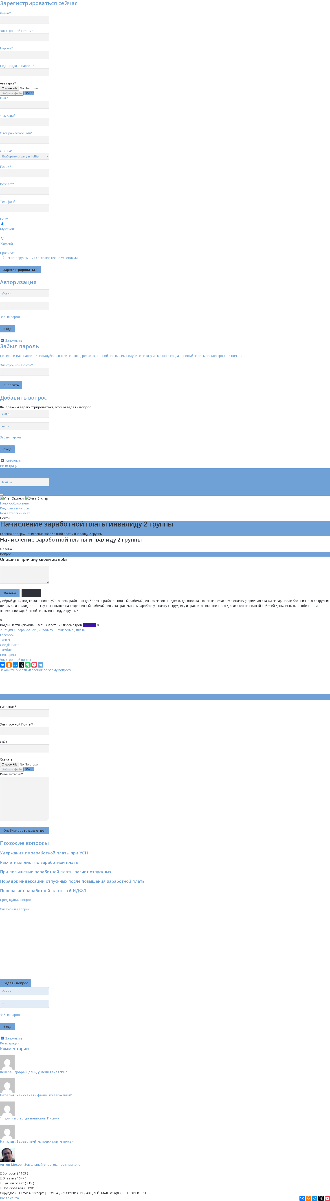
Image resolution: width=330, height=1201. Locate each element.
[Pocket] (34, 665)
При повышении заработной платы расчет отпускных (55, 871)
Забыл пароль (11, 317)
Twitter (5, 640)
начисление (64, 630)
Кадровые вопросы (14, 508)
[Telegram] (40, 665)
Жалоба (6, 549)
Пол (4, 219)
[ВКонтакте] (2, 665)
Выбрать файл (12, 93)
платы (81, 630)
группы (9, 630)
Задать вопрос (15, 983)
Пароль (6, 48)
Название (8, 707)
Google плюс (9, 645)
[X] (21, 665)
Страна (6, 150)
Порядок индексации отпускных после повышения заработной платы (72, 881)
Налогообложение (14, 503)
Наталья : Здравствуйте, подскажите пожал (37, 1141)
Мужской (7, 229)
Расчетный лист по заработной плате (39, 862)
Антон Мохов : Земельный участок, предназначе (40, 1164)
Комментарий (11, 774)
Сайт (3, 742)
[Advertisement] (81, 682)
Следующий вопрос (15, 909)
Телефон (7, 201)
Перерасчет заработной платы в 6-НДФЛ (43, 890)
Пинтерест (8, 654)
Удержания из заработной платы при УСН (44, 853)
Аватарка (8, 83)
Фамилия (7, 115)
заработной (27, 630)
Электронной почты (15, 659)
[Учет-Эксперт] (25, 498)
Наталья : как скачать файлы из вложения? (36, 1095)
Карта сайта (9, 1198)
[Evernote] (28, 665)
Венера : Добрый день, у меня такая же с (33, 1072)
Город (5, 166)
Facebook (7, 635)
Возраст (7, 184)
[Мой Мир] (15, 665)
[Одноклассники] (9, 665)
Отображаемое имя (16, 133)
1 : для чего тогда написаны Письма (29, 1118)
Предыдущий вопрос (15, 900)
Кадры (19, 534)
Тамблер (6, 650)
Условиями (69, 258)
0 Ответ (50, 625)
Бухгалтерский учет (15, 513)
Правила (7, 253)
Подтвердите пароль (17, 66)
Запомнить (13, 340)
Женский (6, 243)
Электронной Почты (16, 31)
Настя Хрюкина (22, 625)
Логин (5, 13)
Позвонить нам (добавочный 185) (26, 475)
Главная (6, 534)
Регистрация (9, 466)
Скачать (6, 759)
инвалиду (46, 630)
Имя (4, 98)
